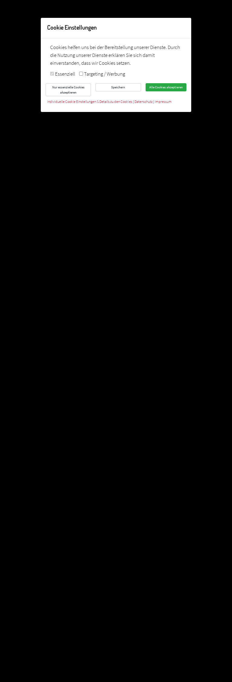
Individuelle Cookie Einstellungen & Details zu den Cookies (89, 101)
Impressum (163, 101)
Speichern (118, 87)
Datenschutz (143, 101)
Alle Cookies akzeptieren (166, 87)
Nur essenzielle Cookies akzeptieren (68, 89)
